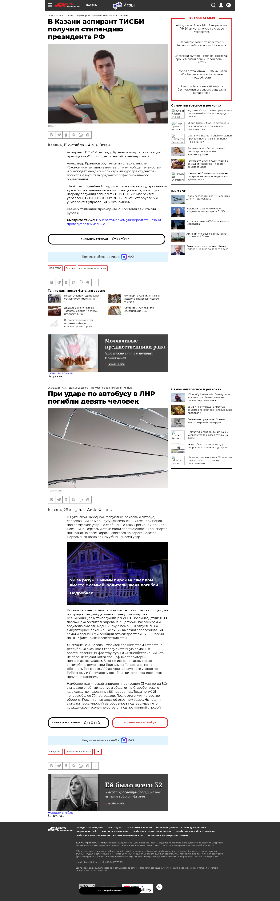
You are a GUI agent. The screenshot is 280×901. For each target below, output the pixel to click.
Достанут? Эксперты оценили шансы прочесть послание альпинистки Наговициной (210, 138)
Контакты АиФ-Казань (115, 831)
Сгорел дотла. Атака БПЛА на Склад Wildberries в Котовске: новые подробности (202, 74)
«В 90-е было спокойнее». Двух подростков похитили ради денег (208, 446)
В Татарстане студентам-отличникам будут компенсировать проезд (79, 323)
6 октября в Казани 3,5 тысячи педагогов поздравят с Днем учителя (142, 298)
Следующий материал (110, 890)
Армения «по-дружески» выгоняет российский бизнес (206, 235)
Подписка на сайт (86, 831)
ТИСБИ (52, 125)
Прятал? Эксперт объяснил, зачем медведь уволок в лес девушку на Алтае (208, 434)
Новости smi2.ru (60, 373)
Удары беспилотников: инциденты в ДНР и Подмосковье (208, 197)
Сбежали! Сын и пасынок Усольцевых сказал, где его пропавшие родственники (210, 460)
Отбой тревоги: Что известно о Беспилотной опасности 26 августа (201, 44)
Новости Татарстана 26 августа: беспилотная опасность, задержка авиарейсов (202, 90)
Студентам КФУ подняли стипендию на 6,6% (139, 309)
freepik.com (55, 490)
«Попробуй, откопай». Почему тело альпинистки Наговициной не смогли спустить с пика (209, 397)
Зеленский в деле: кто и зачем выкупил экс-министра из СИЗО (205, 210)
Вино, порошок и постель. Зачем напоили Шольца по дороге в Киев (207, 247)
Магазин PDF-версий (139, 827)
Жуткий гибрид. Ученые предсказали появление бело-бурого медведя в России (210, 113)
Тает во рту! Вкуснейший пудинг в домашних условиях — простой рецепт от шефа (208, 163)
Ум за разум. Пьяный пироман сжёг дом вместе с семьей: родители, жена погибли (114, 582)
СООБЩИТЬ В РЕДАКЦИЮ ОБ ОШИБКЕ (167, 835)
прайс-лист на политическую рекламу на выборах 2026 (109, 835)
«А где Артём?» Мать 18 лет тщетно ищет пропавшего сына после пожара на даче (208, 126)
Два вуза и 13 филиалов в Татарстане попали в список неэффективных (81, 310)
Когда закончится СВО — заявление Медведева (207, 222)
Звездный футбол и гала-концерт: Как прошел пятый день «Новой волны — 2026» (201, 59)
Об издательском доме (90, 827)
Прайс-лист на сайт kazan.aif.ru (195, 831)
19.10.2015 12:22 (56, 15)
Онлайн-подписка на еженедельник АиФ (181, 827)
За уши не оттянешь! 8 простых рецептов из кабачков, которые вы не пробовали (210, 409)
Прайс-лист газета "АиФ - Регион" (152, 831)
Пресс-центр (115, 827)
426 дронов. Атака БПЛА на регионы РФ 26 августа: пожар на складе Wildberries (201, 29)
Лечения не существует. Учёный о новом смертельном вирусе (207, 421)
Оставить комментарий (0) (140, 722)
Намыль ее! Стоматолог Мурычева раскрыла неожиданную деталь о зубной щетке (208, 176)
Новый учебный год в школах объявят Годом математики (81, 297)
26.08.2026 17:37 (57, 387)
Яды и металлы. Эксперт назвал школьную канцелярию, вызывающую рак (206, 151)
